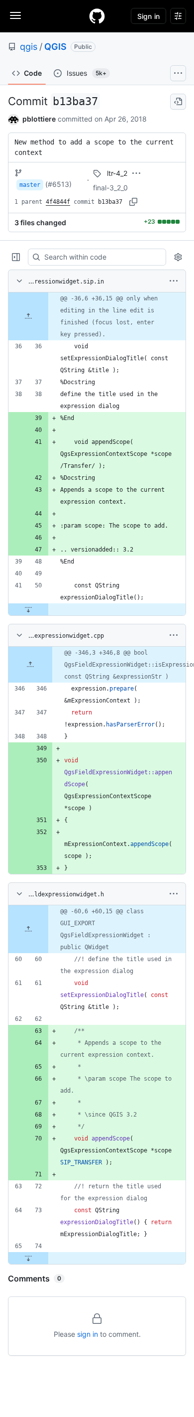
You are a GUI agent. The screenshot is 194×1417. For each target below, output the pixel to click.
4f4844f (58, 201)
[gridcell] (97, 316)
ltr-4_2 (117, 173)
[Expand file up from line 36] (28, 316)
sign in (87, 1334)
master (29, 184)
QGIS (55, 46)
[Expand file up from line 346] (30, 665)
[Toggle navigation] (15, 15)
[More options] (174, 281)
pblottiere (39, 119)
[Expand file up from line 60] (28, 929)
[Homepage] (97, 16)
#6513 (58, 184)
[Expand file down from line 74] (28, 1258)
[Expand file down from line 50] (28, 609)
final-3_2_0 (110, 187)
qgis (28, 46)
